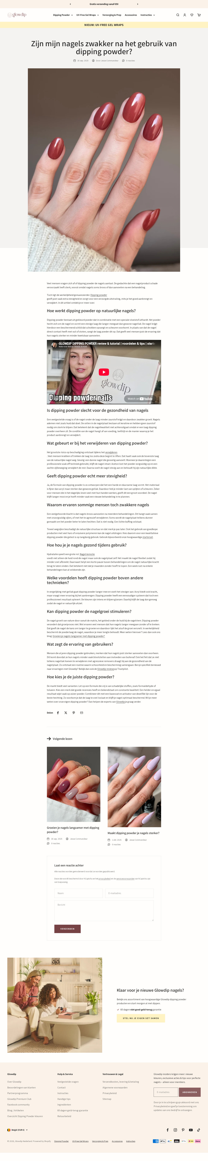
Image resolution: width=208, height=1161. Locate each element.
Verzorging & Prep (111, 14)
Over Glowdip (14, 1081)
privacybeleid (105, 878)
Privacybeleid (110, 1093)
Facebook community (18, 1104)
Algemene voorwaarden (115, 1087)
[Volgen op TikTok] (199, 1130)
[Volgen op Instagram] (175, 1130)
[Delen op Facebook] (58, 713)
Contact (61, 1087)
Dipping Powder (61, 14)
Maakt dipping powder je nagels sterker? (133, 833)
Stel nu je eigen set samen (141, 1018)
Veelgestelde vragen (68, 1081)
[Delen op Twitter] (66, 713)
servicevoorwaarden (125, 878)
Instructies (146, 14)
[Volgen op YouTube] (191, 1130)
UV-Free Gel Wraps (86, 14)
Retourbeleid (64, 1116)
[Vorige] (70, 4)
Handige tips (64, 1099)
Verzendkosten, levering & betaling (121, 1081)
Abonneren (189, 1092)
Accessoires (131, 14)
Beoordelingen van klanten (21, 1087)
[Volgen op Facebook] (168, 1130)
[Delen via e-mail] (82, 713)
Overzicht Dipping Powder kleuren (25, 1116)
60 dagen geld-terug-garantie (72, 1110)
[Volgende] (137, 4)
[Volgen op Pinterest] (183, 1130)
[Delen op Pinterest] (74, 713)
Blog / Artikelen (15, 1110)
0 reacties (130, 60)
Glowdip (120, 701)
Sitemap (107, 1099)
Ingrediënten (64, 1104)
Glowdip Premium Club (19, 1099)
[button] (192, 15)
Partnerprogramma (17, 1093)
